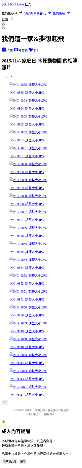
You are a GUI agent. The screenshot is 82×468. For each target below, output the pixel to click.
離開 (22, 461)
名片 (36, 51)
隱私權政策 (33, 414)
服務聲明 (49, 414)
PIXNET (26, 410)
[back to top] (5, 402)
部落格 (23, 51)
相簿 (10, 51)
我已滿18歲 (9, 461)
